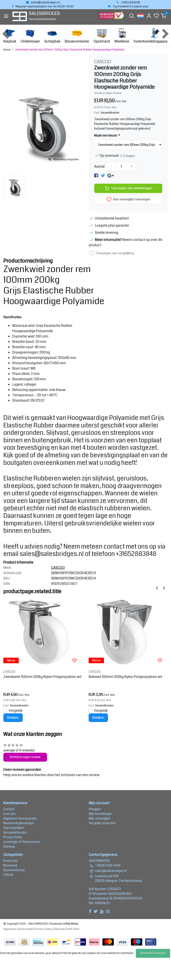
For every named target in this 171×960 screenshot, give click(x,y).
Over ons (9, 814)
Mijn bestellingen (100, 814)
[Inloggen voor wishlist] (75, 660)
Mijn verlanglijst (99, 818)
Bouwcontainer (77, 41)
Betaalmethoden (15, 832)
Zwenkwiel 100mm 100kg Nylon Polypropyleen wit (42, 676)
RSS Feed (73, 929)
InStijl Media (70, 924)
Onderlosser (30, 41)
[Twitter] (103, 175)
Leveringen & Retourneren (21, 842)
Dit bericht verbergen (153, 953)
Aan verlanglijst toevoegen (131, 199)
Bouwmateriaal (13, 870)
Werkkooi (121, 41)
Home (7, 50)
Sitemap (9, 846)
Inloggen (95, 809)
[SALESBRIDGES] (19, 16)
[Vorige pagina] (157, 587)
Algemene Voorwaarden (20, 818)
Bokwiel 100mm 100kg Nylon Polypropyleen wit (125, 676)
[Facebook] (96, 175)
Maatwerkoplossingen (18, 823)
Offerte (8, 875)
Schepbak (52, 41)
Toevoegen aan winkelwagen (131, 188)
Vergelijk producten (102, 823)
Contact (8, 809)
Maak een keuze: (107, 135)
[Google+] (111, 175)
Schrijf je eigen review (108, 93)
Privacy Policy (12, 837)
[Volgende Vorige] (164, 587)
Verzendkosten (110, 113)
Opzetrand (102, 41)
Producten (10, 860)
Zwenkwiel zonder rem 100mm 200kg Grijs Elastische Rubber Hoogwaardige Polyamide (69, 50)
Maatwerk (10, 865)
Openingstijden (13, 828)
